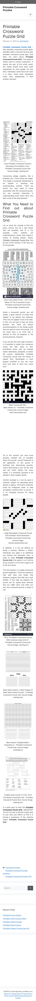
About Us (7, 994)
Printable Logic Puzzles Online (14, 919)
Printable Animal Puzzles (12, 922)
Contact (18, 998)
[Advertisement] (18, 101)
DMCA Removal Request (22, 996)
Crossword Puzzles (12, 868)
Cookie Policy (16, 994)
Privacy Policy (26, 994)
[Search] (30, 888)
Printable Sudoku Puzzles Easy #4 (16, 928)
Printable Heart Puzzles (12, 925)
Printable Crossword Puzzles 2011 (18, 876)
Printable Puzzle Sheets (12, 915)
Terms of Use (8, 996)
